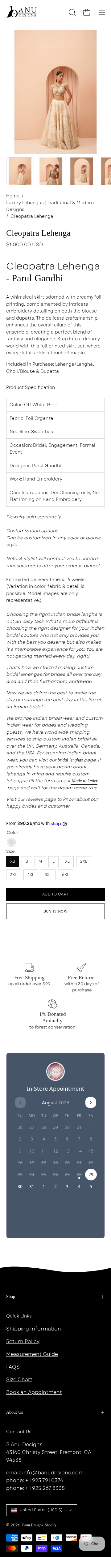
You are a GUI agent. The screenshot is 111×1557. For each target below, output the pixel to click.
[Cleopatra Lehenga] (20, 171)
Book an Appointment (34, 1392)
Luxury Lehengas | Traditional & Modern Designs (50, 206)
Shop (10, 1296)
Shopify (50, 1525)
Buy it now (55, 911)
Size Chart (19, 1379)
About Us (14, 1412)
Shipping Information (33, 1328)
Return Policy (22, 1341)
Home (12, 196)
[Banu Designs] (21, 12)
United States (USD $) (41, 1510)
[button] (71, 12)
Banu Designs (32, 1525)
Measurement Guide (32, 1354)
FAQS (13, 1366)
